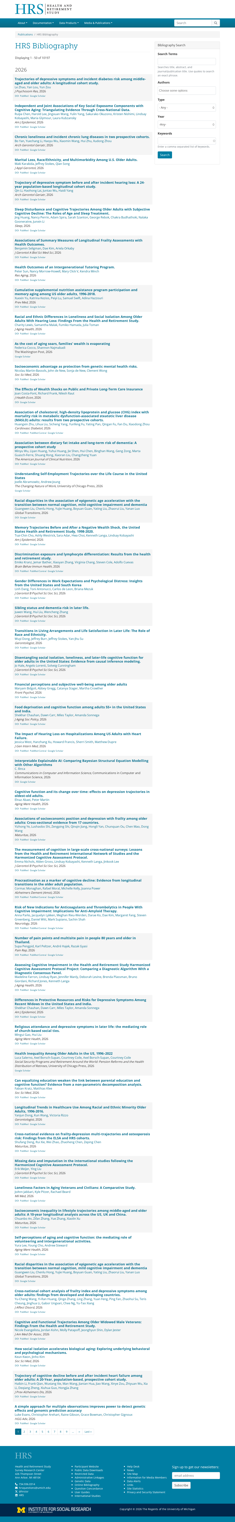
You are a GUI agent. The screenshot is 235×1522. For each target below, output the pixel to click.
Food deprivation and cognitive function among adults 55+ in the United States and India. (80, 709)
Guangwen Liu (24, 509)
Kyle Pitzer (42, 1192)
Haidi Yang (66, 191)
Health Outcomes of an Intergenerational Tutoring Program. (65, 267)
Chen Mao (133, 827)
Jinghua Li (33, 1303)
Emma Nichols (25, 862)
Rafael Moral (51, 888)
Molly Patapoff (70, 1330)
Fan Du (122, 424)
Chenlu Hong (45, 509)
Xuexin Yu (21, 298)
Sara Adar (63, 535)
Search (165, 155)
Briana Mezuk (83, 589)
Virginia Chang (85, 562)
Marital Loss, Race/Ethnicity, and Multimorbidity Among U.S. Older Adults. (76, 159)
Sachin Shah (76, 919)
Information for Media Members (147, 1477)
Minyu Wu (21, 451)
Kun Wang (41, 1115)
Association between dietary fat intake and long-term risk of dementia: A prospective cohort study (76, 445)
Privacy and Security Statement (146, 1492)
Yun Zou (45, 87)
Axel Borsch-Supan (47, 1058)
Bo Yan (19, 141)
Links (130, 1485)
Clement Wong (97, 371)
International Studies (88, 1496)
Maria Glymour (40, 118)
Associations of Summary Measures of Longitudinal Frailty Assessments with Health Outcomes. (78, 242)
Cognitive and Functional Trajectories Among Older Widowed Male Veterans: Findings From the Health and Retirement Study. (78, 1324)
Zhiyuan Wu (134, 1384)
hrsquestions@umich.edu (35, 1488)
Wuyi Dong (22, 639)
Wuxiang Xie (52, 1384)
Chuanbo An (23, 1219)
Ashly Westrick (45, 535)
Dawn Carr (48, 715)
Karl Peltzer (43, 946)
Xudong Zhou (102, 141)
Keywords (165, 133)
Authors (164, 82)
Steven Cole (104, 562)
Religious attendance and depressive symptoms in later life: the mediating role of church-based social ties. (81, 1028)
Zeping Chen (92, 1142)
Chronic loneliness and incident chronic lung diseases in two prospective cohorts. (82, 137)
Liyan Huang (38, 451)
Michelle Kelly (70, 888)
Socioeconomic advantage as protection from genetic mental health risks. (76, 366)
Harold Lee (39, 114)
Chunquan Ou (114, 827)
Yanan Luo (132, 509)
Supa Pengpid (24, 946)
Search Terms (167, 54)
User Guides (82, 1492)
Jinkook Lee (111, 862)
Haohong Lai (32, 191)
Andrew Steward (56, 1245)
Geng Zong (123, 451)
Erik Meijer (22, 1169)
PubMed (24, 95)
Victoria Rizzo (59, 1115)
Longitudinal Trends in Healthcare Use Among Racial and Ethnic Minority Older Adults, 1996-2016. (80, 1109)
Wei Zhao (52, 1142)
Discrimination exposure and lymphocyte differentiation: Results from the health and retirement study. (83, 556)
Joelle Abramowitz (27, 482)
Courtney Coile (71, 1058)
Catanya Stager (67, 688)
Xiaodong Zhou (139, 424)
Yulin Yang (77, 114)
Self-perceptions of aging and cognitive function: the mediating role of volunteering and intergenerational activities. (73, 1239)
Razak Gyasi (79, 946)
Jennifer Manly (68, 977)
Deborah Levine (90, 977)
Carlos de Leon (62, 589)
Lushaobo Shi (40, 827)
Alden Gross (44, 862)
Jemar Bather (42, 562)
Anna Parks (22, 915)
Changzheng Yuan (84, 455)
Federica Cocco (25, 348)
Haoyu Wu (51, 141)
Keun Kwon (22, 1357)
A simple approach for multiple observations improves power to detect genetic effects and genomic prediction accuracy (80, 1408)
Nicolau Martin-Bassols (30, 371)
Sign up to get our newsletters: (195, 1467)
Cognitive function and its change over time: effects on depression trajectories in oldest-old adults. (82, 793)
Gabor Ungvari (51, 1303)
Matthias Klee (42, 1088)
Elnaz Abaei (22, 800)
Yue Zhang (58, 1219)
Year (161, 117)
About (21, 23)
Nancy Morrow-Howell (45, 271)
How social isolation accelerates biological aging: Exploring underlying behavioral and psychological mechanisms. (82, 1351)
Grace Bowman (91, 1415)
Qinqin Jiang (79, 827)
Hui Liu (38, 612)
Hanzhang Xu (42, 742)
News (130, 1470)
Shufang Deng (24, 1142)
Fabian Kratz (23, 1088)
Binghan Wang (104, 451)
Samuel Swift (71, 298)
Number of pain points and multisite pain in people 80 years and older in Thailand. (75, 940)
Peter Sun (21, 271)
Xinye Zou (117, 1384)
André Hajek (61, 946)
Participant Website (87, 1466)
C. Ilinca (20, 769)
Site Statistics (135, 1488)
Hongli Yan (96, 827)
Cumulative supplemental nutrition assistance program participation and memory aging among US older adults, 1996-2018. (76, 292)
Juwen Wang (23, 612)
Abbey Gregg (46, 688)
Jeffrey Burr (39, 639)
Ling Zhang (84, 1299)
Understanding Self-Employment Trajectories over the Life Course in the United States (81, 476)
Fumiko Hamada (70, 325)
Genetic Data (83, 1481)
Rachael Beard (60, 1192)
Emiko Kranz (23, 562)
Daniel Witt (38, 919)
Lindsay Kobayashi (121, 535)
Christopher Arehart (45, 1415)
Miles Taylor (65, 715)
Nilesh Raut (66, 393)
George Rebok (99, 217)
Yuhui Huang (57, 451)
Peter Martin (40, 800)
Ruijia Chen (22, 114)
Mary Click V (70, 271)
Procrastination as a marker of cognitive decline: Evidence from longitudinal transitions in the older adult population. (78, 882)
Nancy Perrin (40, 217)
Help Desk (133, 1466)
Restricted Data (84, 1474)
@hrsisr (23, 1491)
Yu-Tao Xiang (85, 1303)
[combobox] (175, 90)
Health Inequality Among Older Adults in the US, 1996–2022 (64, 1053)
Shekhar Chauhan (27, 715)
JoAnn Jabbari (24, 1192)
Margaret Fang (125, 915)
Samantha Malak (45, 325)
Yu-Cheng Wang (26, 1299)
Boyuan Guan (82, 509)
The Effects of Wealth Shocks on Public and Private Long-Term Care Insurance (79, 389)
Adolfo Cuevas (123, 562)
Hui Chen (86, 451)
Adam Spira (58, 217)
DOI (17, 95)
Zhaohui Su (130, 1299)
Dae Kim (48, 248)
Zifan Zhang (41, 1219)
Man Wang (70, 1384)
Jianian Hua (86, 1384)
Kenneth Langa (96, 535)
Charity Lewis (24, 325)
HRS (21, 1495)
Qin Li (18, 191)
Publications (25, 34)
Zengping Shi (60, 827)
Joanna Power (90, 888)
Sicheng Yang (58, 424)
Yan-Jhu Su (76, 639)
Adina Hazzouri (92, 298)
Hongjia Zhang (68, 1388)
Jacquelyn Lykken (43, 915)
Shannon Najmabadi (51, 348)
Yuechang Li (34, 141)
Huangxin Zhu (24, 424)
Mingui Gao (22, 1035)
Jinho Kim (38, 1357)
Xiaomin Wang (69, 141)
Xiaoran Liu (62, 455)
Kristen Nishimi (123, 114)
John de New (56, 371)
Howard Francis (64, 742)
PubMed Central (38, 432)
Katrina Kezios (39, 298)
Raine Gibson (70, 1415)
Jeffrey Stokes (44, 164)
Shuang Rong (44, 455)
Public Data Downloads (89, 1470)
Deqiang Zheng (28, 1388)
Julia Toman (91, 325)
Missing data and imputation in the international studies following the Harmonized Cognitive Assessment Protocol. (74, 1163)
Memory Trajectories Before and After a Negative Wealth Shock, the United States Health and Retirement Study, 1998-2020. (77, 529)
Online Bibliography (87, 1485)
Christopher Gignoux (117, 1415)
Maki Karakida (24, 164)
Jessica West (23, 742)
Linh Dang (22, 589)
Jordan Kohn (49, 1330)
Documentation (42, 23)
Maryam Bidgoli (25, 688)
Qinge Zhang (66, 1299)
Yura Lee (21, 1245)
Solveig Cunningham (61, 666)
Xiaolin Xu (73, 1219)
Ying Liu (36, 1169)
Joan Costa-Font (26, 393)
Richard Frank (47, 393)
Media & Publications (97, 23)
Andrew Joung (50, 482)
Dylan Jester (112, 1330)
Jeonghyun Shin (92, 1330)
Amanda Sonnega (87, 715)
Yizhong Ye (22, 827)
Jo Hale (19, 666)
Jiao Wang (102, 1384)
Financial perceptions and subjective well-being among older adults (71, 684)
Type (161, 100)
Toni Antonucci (40, 589)
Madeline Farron (26, 977)
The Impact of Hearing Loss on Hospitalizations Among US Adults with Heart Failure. (78, 736)
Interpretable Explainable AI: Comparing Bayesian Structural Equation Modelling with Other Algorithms (81, 762)
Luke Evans (22, 1415)
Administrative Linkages (89, 1477)
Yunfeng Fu (76, 424)
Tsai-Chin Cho (24, 535)
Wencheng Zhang (56, 612)
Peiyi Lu (56, 298)
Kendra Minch (89, 271)
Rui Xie (40, 1142)
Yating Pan (93, 424)
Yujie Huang (63, 509)
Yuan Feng (100, 1299)
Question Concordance (89, 1488)
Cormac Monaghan (28, 888)
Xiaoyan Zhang (63, 562)
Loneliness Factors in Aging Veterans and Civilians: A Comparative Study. (75, 1187)
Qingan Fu (109, 424)
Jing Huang (22, 217)
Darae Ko (94, 915)
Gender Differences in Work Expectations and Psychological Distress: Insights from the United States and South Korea (78, 583)
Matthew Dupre (105, 742)
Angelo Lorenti (36, 666)
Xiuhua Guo (49, 1388)
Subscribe (181, 1485)
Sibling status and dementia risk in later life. (52, 608)
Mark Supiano (57, 919)
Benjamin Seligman (28, 248)
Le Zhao (20, 87)
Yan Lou (32, 87)
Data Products (68, 23)
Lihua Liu (41, 424)
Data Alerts (134, 1481)
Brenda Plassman (115, 977)
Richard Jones (37, 981)
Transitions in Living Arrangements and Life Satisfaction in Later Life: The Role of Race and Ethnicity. (82, 632)
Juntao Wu (50, 191)
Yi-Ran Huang (47, 1299)
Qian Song (63, 164)
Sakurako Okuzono (99, 114)
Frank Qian (35, 1384)
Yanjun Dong (23, 1115)
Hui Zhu (86, 141)
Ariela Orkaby (65, 248)
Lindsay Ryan (48, 977)
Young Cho (35, 1245)
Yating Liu (100, 509)
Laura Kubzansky (64, 118)
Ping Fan (115, 1299)
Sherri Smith (84, 742)
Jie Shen (73, 451)
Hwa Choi (78, 535)
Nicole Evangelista (27, 1330)
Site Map (132, 1474)
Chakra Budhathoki (124, 217)
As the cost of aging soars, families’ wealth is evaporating (62, 343)
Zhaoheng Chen (71, 1142)
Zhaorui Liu (116, 509)
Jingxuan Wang (58, 114)
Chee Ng (69, 1303)
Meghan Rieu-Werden (71, 915)
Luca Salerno (23, 1058)
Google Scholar (38, 95)
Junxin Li (38, 222)
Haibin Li (21, 1384)
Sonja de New (76, 371)
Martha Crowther (91, 688)
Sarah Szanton (78, 217)
